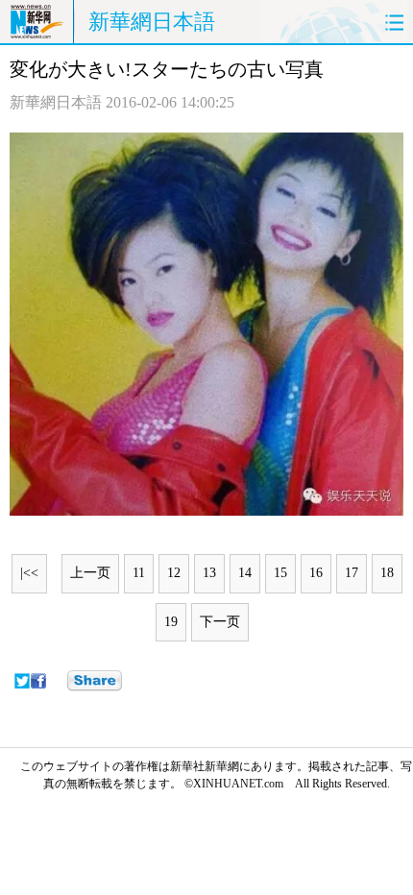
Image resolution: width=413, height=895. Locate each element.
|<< (29, 573)
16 (316, 573)
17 (351, 573)
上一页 (90, 573)
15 (280, 573)
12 (174, 573)
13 (209, 573)
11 (139, 573)
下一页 (220, 622)
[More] (94, 680)
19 (171, 622)
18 (387, 573)
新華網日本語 (151, 22)
